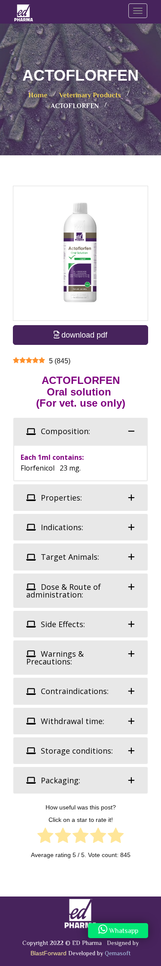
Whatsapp (122, 931)
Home (38, 96)
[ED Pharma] (23, 10)
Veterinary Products (90, 96)
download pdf (83, 335)
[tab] (80, 431)
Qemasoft (118, 954)
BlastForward (48, 953)
